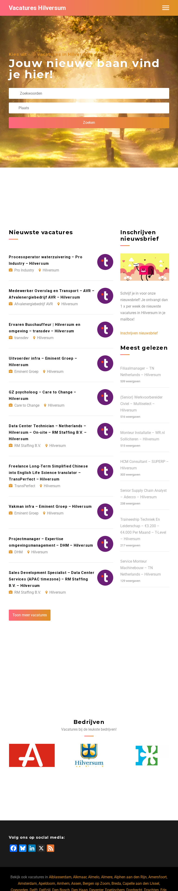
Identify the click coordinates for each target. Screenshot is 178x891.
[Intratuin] (146, 755)
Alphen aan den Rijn (130, 877)
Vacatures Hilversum (37, 8)
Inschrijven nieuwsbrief (139, 333)
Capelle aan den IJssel (141, 883)
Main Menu (165, 7)
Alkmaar (79, 877)
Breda (116, 883)
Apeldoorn (46, 883)
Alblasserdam (60, 877)
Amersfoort (157, 877)
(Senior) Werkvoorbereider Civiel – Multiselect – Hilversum (141, 403)
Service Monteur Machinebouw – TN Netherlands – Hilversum (140, 567)
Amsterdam (27, 883)
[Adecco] (32, 755)
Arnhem (63, 883)
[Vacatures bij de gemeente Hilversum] (89, 755)
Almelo (93, 877)
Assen (76, 883)
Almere (106, 877)
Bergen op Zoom (96, 883)
